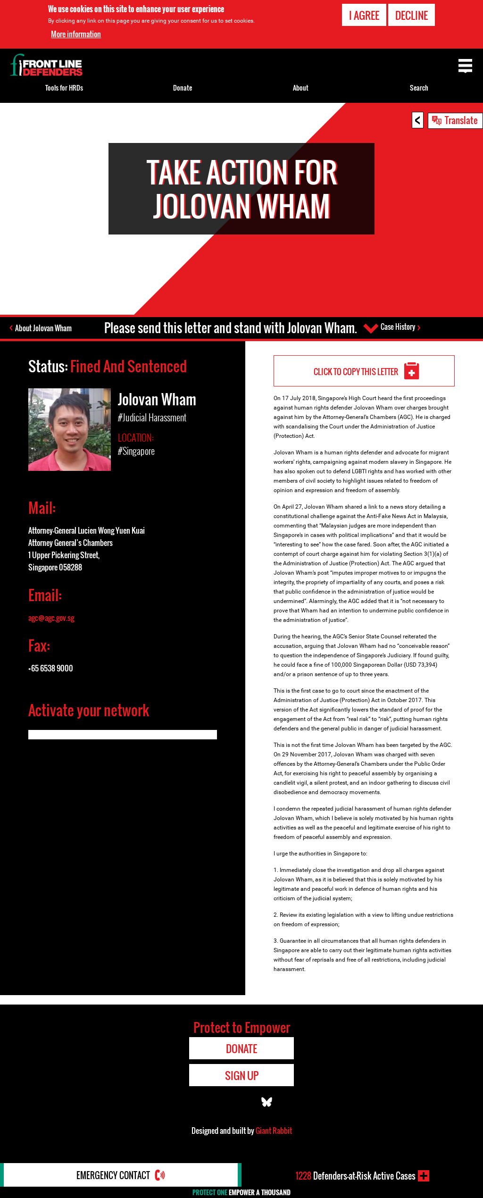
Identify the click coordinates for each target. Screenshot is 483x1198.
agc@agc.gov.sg (51, 617)
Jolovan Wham (157, 399)
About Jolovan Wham (43, 328)
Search (419, 87)
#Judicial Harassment (152, 417)
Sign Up (241, 1075)
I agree (364, 15)
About (300, 87)
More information (76, 34)
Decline (411, 15)
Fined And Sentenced (128, 366)
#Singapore (136, 451)
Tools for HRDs (64, 87)
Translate (461, 119)
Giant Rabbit (274, 1130)
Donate (182, 87)
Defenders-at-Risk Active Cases (356, 1176)
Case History (398, 326)
